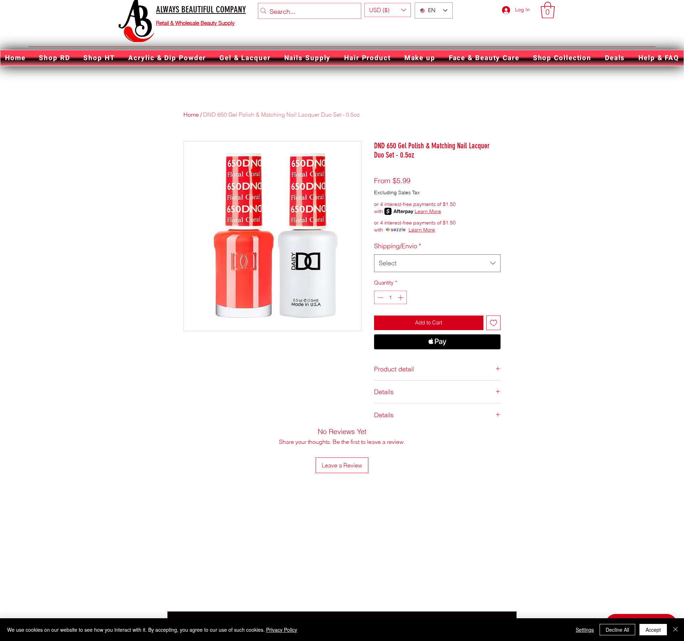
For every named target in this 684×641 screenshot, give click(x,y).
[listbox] (387, 10)
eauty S (213, 23)
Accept (653, 629)
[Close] (675, 629)
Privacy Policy (281, 629)
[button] (387, 10)
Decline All (617, 629)
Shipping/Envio (397, 246)
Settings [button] (585, 629)
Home (191, 114)
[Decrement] (380, 297)
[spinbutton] (391, 297)
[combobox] (437, 263)
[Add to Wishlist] (493, 323)
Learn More (428, 211)
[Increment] (401, 297)
